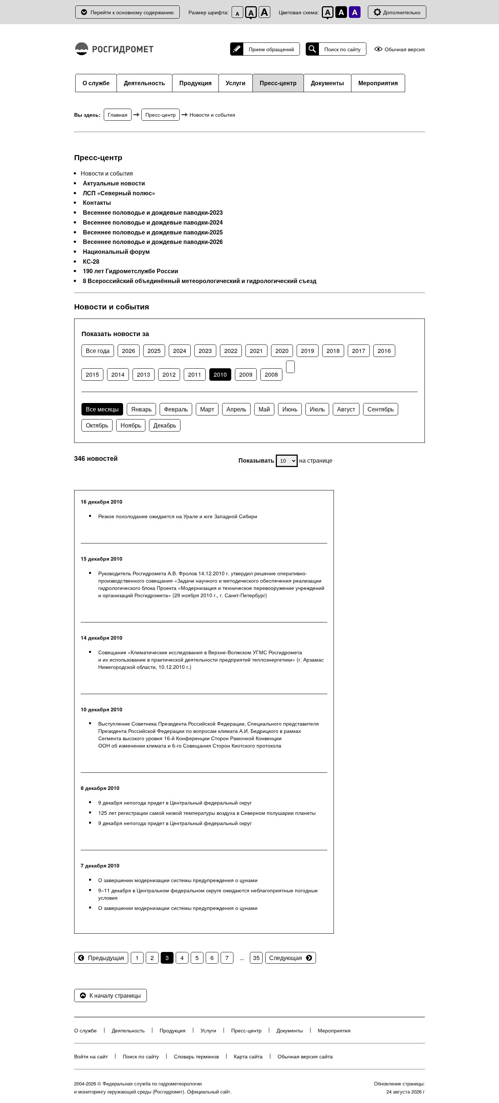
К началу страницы (115, 995)
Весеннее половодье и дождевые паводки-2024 (153, 222)
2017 (358, 350)
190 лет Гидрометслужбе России (130, 271)
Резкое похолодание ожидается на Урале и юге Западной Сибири (177, 516)
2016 (384, 350)
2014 (118, 374)
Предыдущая (106, 957)
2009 (245, 374)
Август (346, 409)
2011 (194, 374)
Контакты (97, 203)
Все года (98, 350)
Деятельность (144, 83)
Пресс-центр (278, 83)
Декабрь (164, 425)
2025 (154, 350)
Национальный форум (116, 252)
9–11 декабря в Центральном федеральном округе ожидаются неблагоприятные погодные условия (208, 893)
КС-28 (91, 261)
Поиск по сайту (342, 49)
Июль (317, 409)
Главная (117, 114)
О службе (96, 83)
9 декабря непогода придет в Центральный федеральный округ (175, 802)
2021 (256, 350)
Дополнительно (401, 12)
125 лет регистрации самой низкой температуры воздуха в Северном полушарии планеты (207, 812)
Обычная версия (405, 49)
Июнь (289, 409)
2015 (92, 374)
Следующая (285, 957)
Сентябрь (380, 409)
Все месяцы (102, 409)
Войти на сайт (91, 1056)
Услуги (235, 83)
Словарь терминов (196, 1056)
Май (264, 409)
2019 (307, 350)
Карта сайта (248, 1056)
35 (256, 957)
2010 (220, 374)
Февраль (176, 409)
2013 (143, 374)
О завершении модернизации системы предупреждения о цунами (178, 880)
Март (207, 409)
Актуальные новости (114, 183)
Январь (141, 409)
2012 (169, 374)
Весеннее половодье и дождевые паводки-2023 (153, 212)
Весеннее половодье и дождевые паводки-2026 (153, 242)
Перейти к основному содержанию (132, 12)
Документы (327, 83)
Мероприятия (378, 83)
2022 (230, 350)
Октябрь (97, 425)
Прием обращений (271, 49)
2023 (205, 350)
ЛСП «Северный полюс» (119, 193)
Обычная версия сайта (305, 1056)
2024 (179, 350)
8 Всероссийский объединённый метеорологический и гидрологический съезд (199, 281)
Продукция (195, 83)
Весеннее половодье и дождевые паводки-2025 (153, 232)
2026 (128, 350)
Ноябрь (131, 425)
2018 (333, 350)
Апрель (236, 409)
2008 (271, 374)
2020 (282, 350)
